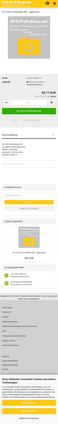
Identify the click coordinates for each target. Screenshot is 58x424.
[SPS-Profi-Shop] (16, 3)
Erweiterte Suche (29, 209)
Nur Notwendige (29, 411)
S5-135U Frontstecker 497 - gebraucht (29, 252)
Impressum (6, 312)
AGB (4, 331)
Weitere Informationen (29, 418)
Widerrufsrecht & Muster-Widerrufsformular (19, 326)
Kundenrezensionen (13, 163)
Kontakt (5, 317)
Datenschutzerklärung (46, 397)
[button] (6, 102)
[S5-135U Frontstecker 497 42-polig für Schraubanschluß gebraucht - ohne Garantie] (29, 37)
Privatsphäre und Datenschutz (14, 336)
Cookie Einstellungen (10, 345)
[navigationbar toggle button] (54, 3)
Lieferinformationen (10, 322)
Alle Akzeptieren (29, 403)
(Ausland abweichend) (34, 85)
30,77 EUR (29, 258)
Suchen (29, 202)
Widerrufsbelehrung (10, 365)
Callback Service (8, 341)
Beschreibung (9, 134)
